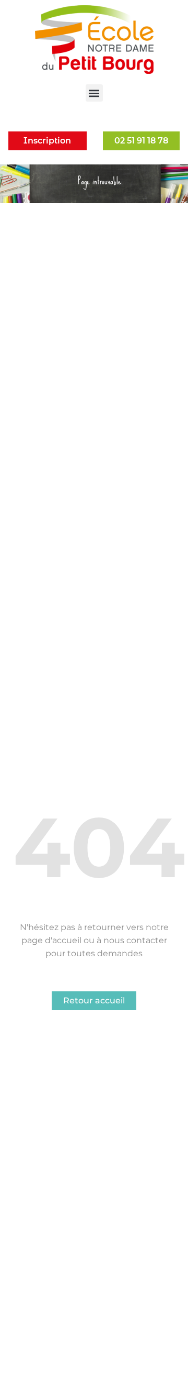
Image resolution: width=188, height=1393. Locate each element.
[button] (94, 93)
